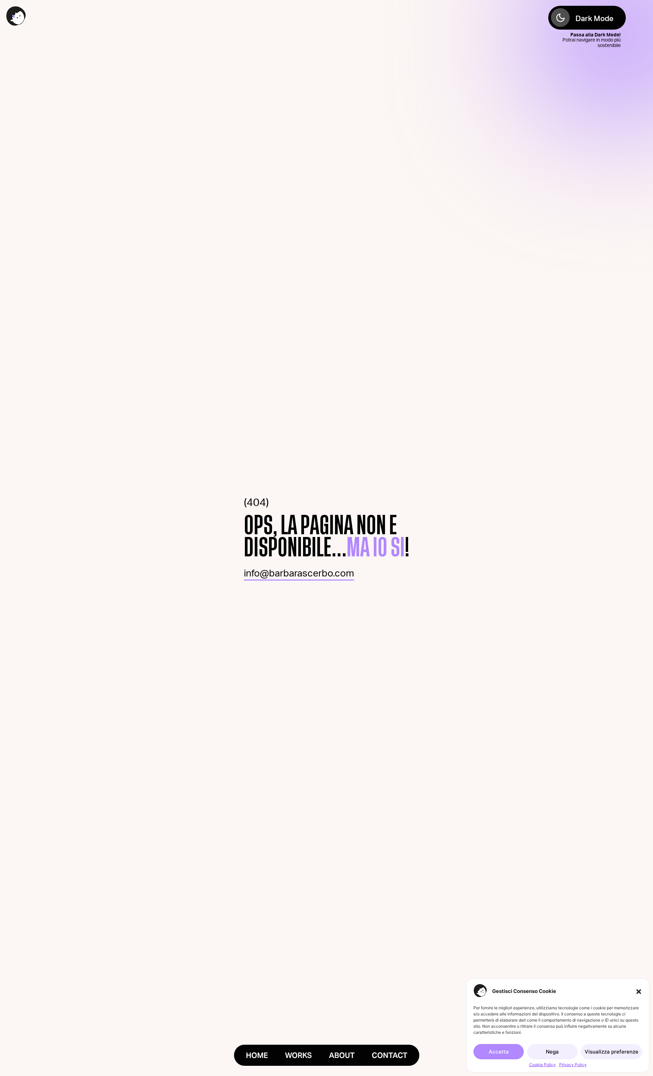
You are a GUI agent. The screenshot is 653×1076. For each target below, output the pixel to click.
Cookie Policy (542, 1065)
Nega (552, 1051)
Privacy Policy (573, 1065)
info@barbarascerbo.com (299, 573)
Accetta (499, 1051)
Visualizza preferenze (611, 1051)
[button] (638, 991)
